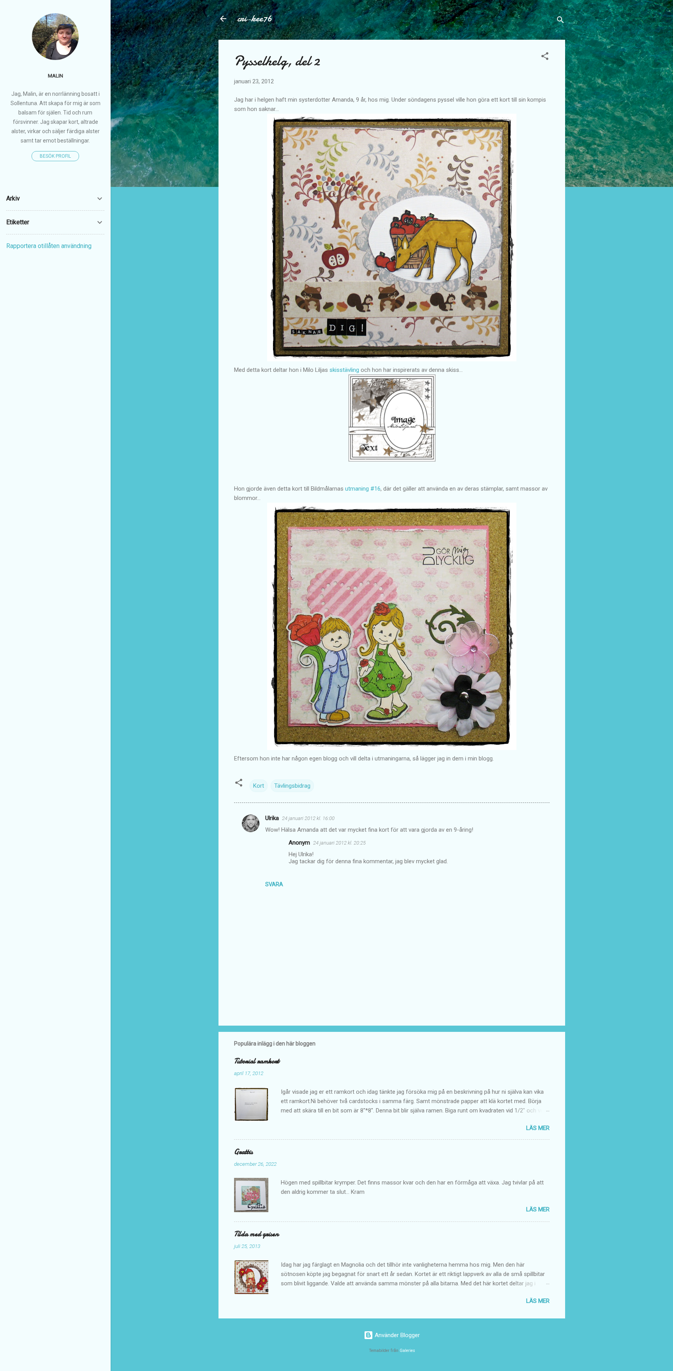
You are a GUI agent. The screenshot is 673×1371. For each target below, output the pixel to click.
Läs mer (538, 1128)
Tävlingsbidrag (292, 785)
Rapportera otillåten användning (49, 246)
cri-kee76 (254, 18)
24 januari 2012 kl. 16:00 (308, 818)
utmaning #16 (363, 488)
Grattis (243, 1152)
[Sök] (560, 21)
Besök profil (55, 156)
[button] (545, 57)
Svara (274, 884)
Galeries (407, 1350)
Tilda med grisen (256, 1234)
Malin (55, 75)
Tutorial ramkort (256, 1061)
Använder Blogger (396, 1335)
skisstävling (344, 369)
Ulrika (272, 818)
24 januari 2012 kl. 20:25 (339, 843)
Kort (258, 785)
